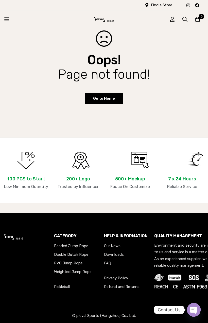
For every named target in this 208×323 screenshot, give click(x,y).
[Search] (185, 19)
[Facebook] (197, 5)
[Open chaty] (194, 310)
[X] (204, 5)
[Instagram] (188, 5)
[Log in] (172, 19)
